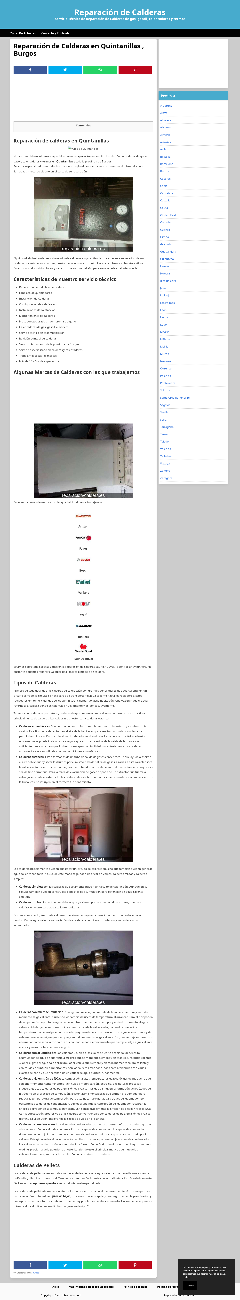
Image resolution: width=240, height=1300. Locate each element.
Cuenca (165, 230)
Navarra (165, 361)
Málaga (165, 339)
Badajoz (165, 157)
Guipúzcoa (167, 259)
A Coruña (166, 105)
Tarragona (167, 427)
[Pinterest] (135, 69)
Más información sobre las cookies (91, 1287)
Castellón (166, 200)
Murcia (164, 354)
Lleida (164, 317)
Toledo (164, 441)
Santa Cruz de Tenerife (175, 397)
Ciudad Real (168, 215)
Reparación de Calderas (120, 12)
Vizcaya (165, 463)
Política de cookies (135, 1287)
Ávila (163, 149)
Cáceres (165, 178)
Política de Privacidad (171, 1287)
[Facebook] (30, 69)
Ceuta (164, 208)
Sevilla (164, 412)
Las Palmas (167, 303)
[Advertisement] (83, 98)
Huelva (164, 266)
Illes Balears (168, 281)
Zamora (165, 470)
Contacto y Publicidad (56, 33)
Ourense (166, 368)
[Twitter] (65, 69)
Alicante (165, 127)
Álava (163, 113)
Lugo (163, 324)
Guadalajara (168, 251)
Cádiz (163, 186)
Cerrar (190, 1285)
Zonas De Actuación (23, 33)
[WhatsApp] (100, 69)
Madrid (164, 332)
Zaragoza (166, 478)
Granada (166, 244)
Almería (165, 135)
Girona (164, 237)
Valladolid (166, 456)
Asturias (165, 142)
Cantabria (166, 193)
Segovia (165, 405)
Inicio (55, 1287)
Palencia (165, 376)
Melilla (164, 346)
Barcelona (166, 164)
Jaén (163, 288)
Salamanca (167, 390)
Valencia (165, 449)
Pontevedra (167, 383)
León (163, 310)
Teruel (164, 434)
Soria (163, 419)
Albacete (165, 120)
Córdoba (165, 222)
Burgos (35, 1272)
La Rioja (165, 295)
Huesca (165, 273)
